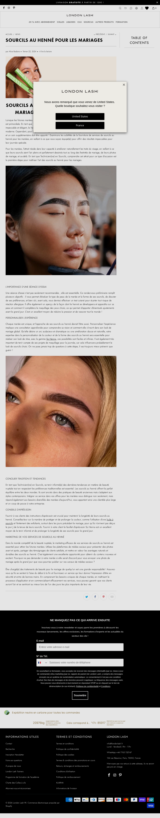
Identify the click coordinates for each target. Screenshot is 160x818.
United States (80, 116)
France (80, 125)
